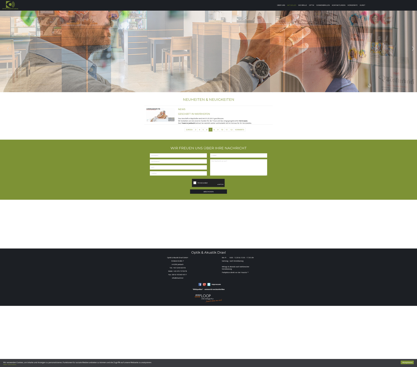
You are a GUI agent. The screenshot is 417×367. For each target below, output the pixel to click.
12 (231, 129)
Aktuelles (291, 5)
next (413, 48)
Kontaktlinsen (338, 5)
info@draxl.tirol (177, 278)
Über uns (281, 5)
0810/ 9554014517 (179, 274)
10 (222, 129)
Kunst (362, 5)
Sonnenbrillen (323, 5)
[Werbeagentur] (208, 298)
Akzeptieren (407, 362)
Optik (311, 5)
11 (227, 129)
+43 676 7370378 (180, 271)
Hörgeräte (353, 5)
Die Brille (302, 5)
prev (8, 48)
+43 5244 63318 (179, 268)
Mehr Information (9, 364)
